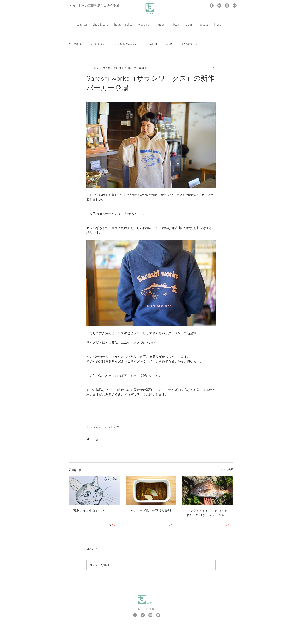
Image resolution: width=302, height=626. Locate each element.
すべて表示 (227, 469)
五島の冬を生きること (89, 511)
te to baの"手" (151, 44)
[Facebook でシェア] (88, 439)
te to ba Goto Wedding (123, 44)
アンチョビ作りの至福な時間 (150, 511)
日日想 (170, 44)
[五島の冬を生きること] (94, 490)
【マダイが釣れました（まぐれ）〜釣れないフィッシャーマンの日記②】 (207, 513)
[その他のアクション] (213, 68)
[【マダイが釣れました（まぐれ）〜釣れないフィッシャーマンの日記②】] (207, 490)
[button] (228, 44)
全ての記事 (75, 44)
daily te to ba (96, 44)
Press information (96, 427)
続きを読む (187, 44)
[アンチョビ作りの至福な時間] (151, 490)
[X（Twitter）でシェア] (96, 439)
